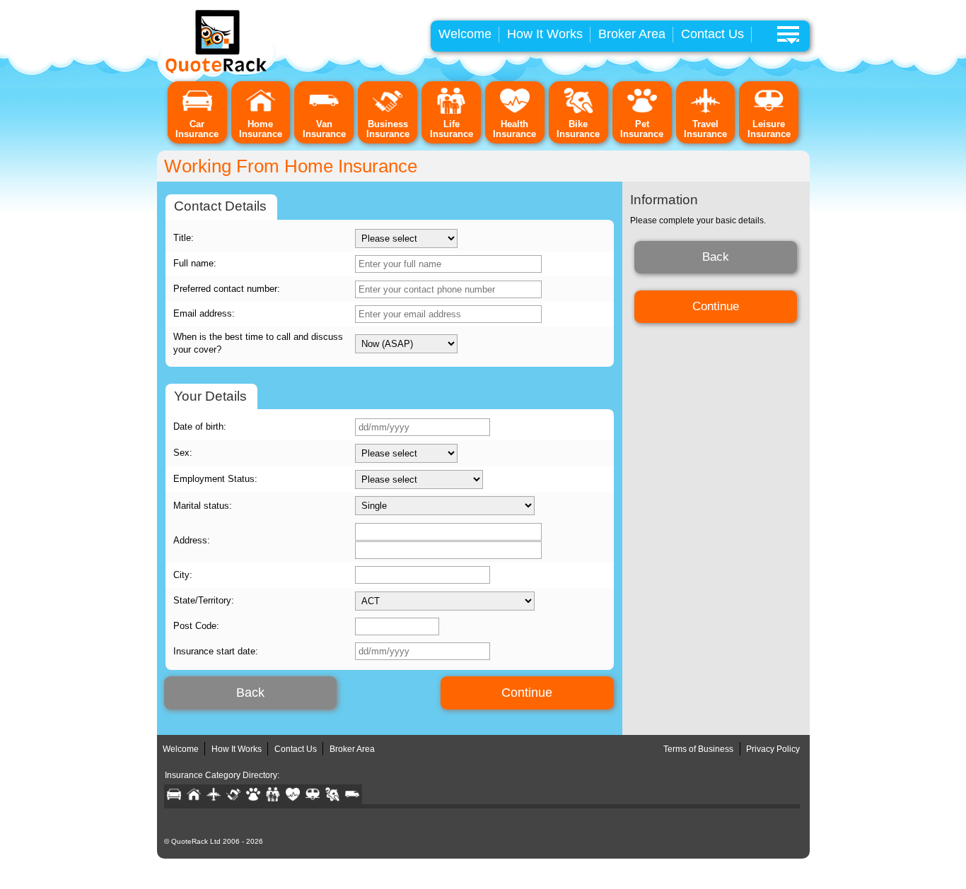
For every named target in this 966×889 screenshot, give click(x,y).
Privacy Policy (773, 749)
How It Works (545, 34)
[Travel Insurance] (705, 111)
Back (250, 692)
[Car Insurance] (197, 111)
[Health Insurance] (514, 111)
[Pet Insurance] (642, 111)
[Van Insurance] (323, 111)
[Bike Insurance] (578, 111)
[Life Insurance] (451, 111)
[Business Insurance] (387, 111)
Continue (526, 692)
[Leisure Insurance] (768, 111)
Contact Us (712, 34)
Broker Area (631, 34)
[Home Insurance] (261, 111)
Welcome (464, 34)
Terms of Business (698, 749)
